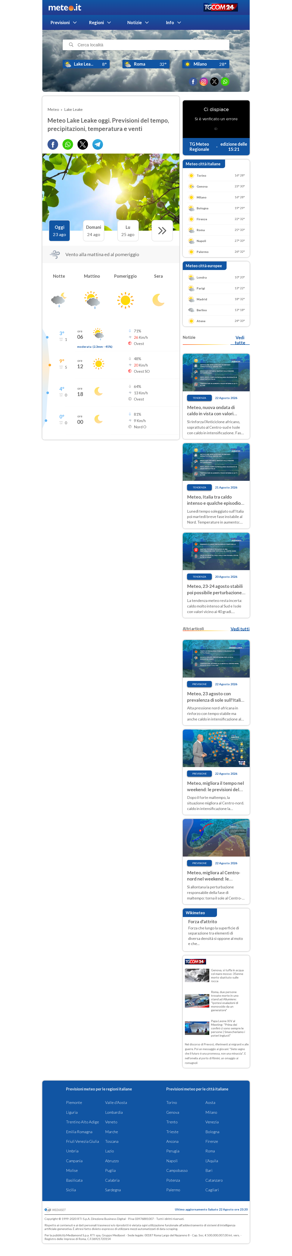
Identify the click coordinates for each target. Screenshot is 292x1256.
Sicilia (71, 1189)
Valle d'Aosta (116, 1102)
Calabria (112, 1180)
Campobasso (177, 1170)
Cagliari (212, 1189)
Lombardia (114, 1112)
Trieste (172, 1131)
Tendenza (199, 397)
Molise (72, 1170)
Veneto (111, 1122)
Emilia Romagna (79, 1131)
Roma (210, 1151)
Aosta (210, 1102)
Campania (74, 1160)
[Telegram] (97, 144)
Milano (211, 1112)
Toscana (111, 1141)
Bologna (212, 1131)
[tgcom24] (221, 7)
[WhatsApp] (225, 81)
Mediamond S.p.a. (77, 1235)
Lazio (109, 1151)
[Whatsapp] (67, 144)
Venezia (212, 1122)
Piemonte (74, 1102)
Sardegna (113, 1189)
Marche (111, 1131)
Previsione (199, 684)
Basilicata (74, 1180)
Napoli (172, 1160)
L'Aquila (211, 1160)
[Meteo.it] (65, 7)
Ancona (172, 1141)
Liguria (72, 1112)
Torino (171, 1102)
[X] (214, 81)
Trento (172, 1122)
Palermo (173, 1189)
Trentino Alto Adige (82, 1122)
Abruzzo (112, 1160)
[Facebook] (193, 81)
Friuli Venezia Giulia (82, 1141)
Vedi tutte (240, 340)
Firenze (211, 1141)
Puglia (110, 1170)
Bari (208, 1170)
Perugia (172, 1151)
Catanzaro (214, 1180)
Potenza (173, 1180)
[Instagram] (203, 81)
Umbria (72, 1151)
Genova (172, 1112)
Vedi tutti (240, 628)
